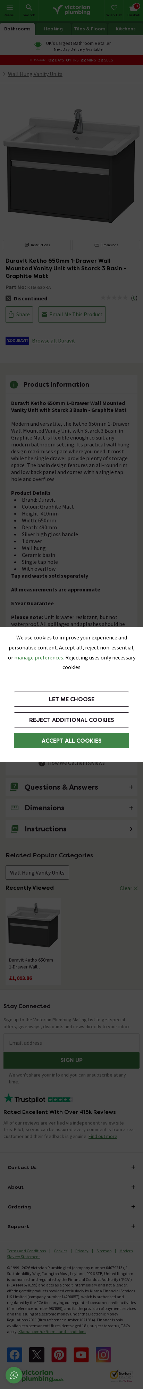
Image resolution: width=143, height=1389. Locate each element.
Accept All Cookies (72, 740)
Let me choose (71, 699)
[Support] (14, 1375)
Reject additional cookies (71, 720)
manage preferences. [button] (39, 657)
